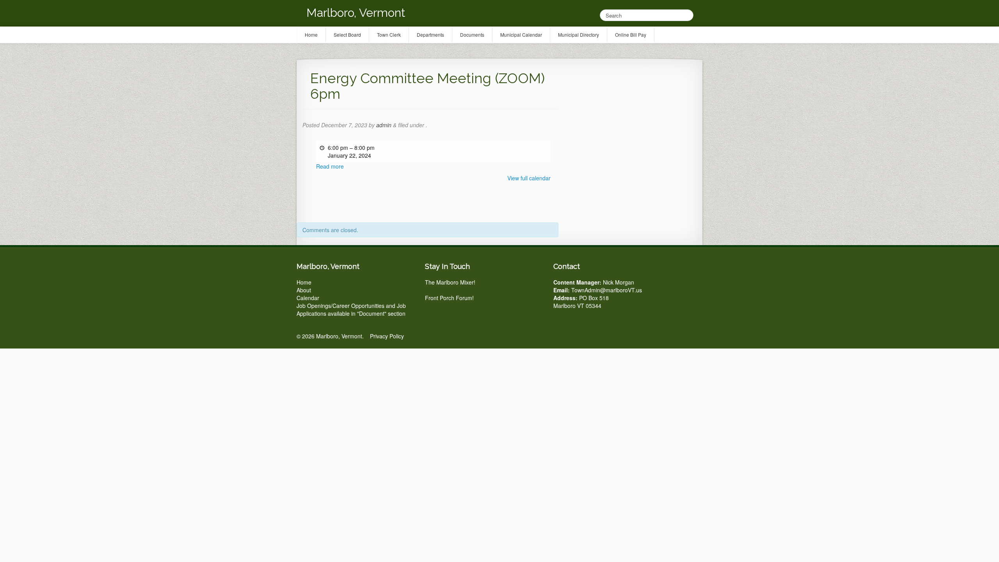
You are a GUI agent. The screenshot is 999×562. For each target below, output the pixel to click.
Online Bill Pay (630, 34)
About (304, 290)
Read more (330, 166)
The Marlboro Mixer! (450, 282)
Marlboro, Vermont (355, 13)
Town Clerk (389, 34)
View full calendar (529, 178)
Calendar (308, 298)
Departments (430, 34)
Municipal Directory (578, 34)
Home (304, 282)
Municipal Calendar (521, 34)
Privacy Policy (387, 336)
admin (383, 125)
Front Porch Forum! (449, 298)
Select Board (347, 34)
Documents (472, 34)
